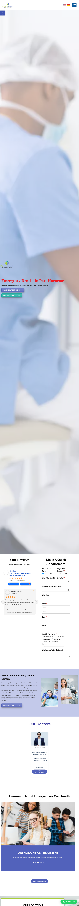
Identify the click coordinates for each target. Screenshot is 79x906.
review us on (25, 584)
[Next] (74, 840)
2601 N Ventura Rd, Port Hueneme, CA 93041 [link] (39, 753)
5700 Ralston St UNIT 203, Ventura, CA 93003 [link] (39, 759)
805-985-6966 (39, 767)
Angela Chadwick (17, 591)
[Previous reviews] (3, 601)
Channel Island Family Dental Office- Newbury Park (20, 574)
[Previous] (4, 840)
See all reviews (13, 584)
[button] (2, 13)
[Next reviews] (36, 601)
